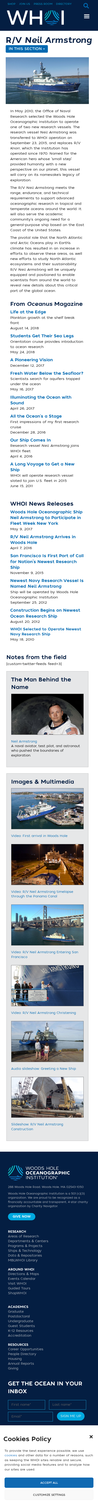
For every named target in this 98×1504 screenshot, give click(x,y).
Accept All (49, 1483)
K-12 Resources (20, 1331)
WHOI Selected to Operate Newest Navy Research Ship (45, 632)
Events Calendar (22, 1279)
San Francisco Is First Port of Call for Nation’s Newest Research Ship (47, 561)
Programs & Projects (25, 1246)
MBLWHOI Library (23, 1260)
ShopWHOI (17, 1293)
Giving (13, 1368)
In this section (26, 48)
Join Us (24, 4)
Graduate (16, 1311)
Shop (11, 4)
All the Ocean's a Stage (36, 416)
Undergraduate (20, 1321)
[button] (91, 1436)
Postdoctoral (19, 1316)
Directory (64, 4)
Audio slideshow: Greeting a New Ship (43, 1069)
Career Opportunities (25, 1349)
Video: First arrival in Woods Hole (39, 836)
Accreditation (19, 1335)
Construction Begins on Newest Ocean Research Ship (45, 613)
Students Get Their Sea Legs (42, 336)
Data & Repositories (25, 1255)
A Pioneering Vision (31, 360)
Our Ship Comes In (30, 440)
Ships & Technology (24, 1251)
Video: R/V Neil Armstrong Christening (43, 1013)
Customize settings (49, 1495)
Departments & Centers (28, 1241)
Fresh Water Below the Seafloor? (47, 373)
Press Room (43, 4)
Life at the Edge (28, 312)
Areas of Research (23, 1236)
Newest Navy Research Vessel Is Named (47, 583)
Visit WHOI (17, 1283)
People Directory (22, 1354)
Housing (15, 1359)
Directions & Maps (23, 1274)
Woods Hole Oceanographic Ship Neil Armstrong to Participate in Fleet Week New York (46, 517)
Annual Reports (21, 1363)
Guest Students (21, 1326)
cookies (11, 1455)
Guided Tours (19, 1288)
